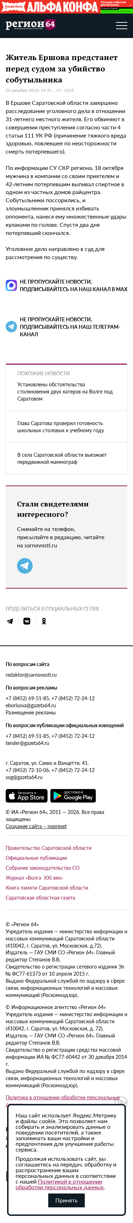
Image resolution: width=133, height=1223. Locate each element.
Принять (66, 1200)
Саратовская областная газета (40, 897)
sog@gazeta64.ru (24, 777)
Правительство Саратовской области (49, 847)
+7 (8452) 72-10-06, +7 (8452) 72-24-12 (50, 769)
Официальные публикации (36, 857)
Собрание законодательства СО (42, 867)
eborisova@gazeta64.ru (31, 705)
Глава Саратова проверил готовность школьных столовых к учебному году (60, 426)
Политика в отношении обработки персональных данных (63, 1101)
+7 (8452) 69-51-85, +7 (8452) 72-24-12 (50, 698)
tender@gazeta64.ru (27, 742)
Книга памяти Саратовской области (47, 887)
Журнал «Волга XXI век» (34, 877)
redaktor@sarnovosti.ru (31, 674)
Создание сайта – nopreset (36, 826)
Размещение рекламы (31, 712)
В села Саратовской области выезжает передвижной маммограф (62, 458)
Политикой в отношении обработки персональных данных (60, 1184)
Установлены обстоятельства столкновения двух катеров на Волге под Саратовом (65, 391)
